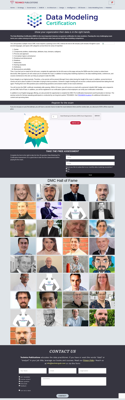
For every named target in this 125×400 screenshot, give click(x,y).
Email (68, 161)
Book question (24, 381)
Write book (23, 383)
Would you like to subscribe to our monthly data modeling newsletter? (89, 167)
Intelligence (71, 8)
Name (68, 155)
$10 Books (81, 8)
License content (25, 379)
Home (12, 8)
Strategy (21, 8)
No (68, 171)
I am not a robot (25, 390)
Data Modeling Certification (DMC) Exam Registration (76, 115)
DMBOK (41, 8)
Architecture (51, 8)
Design (61, 8)
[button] (25, 114)
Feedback (23, 386)
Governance (31, 8)
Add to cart (75, 123)
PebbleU (109, 8)
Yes (68, 169)
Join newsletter (25, 377)
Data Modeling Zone (95, 8)
